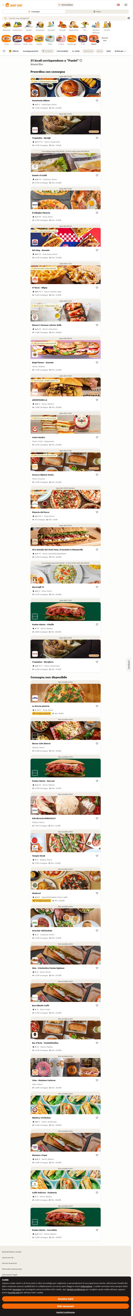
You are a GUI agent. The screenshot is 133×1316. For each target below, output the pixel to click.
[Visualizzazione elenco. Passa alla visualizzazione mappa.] (128, 18)
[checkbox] (6, 40)
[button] (12, 5)
